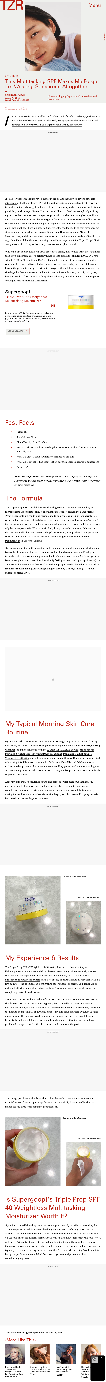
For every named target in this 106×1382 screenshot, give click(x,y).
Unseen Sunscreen (48, 232)
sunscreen (11, 202)
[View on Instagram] (53, 679)
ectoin (28, 556)
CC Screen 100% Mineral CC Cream (68, 762)
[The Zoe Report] (11, 5)
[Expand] (93, 1357)
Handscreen (67, 232)
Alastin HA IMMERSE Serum (62, 749)
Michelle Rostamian (16, 95)
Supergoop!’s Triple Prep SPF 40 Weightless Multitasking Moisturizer (47, 124)
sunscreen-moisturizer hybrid (22, 979)
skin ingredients (29, 211)
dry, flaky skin (44, 276)
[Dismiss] (102, 1357)
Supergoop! (45, 215)
